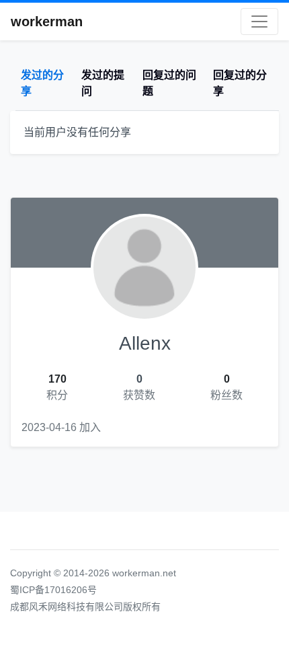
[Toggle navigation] (259, 21)
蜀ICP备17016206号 (53, 589)
